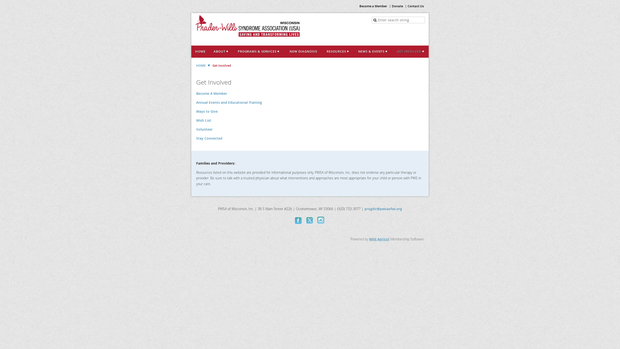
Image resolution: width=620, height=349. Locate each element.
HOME (201, 65)
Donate (397, 6)
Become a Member (373, 6)
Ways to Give (207, 111)
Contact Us (416, 6)
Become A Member (211, 93)
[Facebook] (299, 220)
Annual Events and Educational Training (229, 102)
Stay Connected (209, 138)
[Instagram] (321, 220)
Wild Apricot (379, 239)
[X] (310, 220)
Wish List (203, 120)
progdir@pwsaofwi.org (383, 208)
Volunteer (204, 129)
